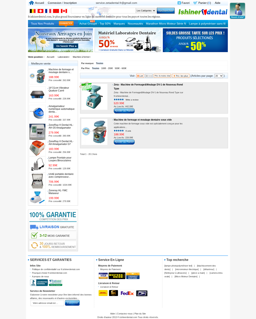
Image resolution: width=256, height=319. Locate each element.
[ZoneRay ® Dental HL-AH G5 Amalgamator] (37, 132)
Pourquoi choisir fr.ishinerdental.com (49, 273)
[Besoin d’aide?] (237, 18)
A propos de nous (40, 276)
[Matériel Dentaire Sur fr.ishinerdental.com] (203, 14)
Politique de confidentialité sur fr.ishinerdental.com (56, 269)
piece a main (198, 273)
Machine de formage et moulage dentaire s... (61, 71)
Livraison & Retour (109, 287)
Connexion (54, 2)
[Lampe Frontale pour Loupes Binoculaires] (37, 164)
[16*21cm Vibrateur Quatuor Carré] (37, 95)
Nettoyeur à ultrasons (175, 273)
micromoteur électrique (187, 269)
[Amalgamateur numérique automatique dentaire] (37, 113)
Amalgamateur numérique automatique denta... (62, 109)
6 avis (128, 131)
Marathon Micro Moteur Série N (166, 23)
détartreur (209, 269)
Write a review (132, 100)
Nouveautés (135, 23)
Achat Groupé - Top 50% (95, 23)
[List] (140, 76)
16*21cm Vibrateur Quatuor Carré (59, 89)
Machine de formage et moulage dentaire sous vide (143, 119)
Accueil (39, 2)
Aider (112, 313)
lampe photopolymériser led (178, 266)
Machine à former (81, 57)
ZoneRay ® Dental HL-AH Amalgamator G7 (61, 143)
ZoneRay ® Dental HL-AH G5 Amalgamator (61, 126)
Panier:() (204, 2)
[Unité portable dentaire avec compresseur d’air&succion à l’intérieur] (37, 181)
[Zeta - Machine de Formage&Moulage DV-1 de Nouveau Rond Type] (94, 97)
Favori (186, 2)
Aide (217, 2)
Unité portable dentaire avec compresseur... (61, 175)
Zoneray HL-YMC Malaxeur (58, 192)
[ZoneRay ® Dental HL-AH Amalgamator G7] (37, 148)
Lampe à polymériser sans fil (207, 23)
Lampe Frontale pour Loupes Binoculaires (60, 159)
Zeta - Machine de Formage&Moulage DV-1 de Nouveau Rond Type (148, 86)
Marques (119, 23)
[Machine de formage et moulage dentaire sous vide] (94, 132)
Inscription (70, 2)
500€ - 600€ (120, 68)
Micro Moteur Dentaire (186, 276)
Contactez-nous (125, 313)
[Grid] (149, 76)
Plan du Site (140, 313)
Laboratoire (63, 57)
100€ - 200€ (107, 68)
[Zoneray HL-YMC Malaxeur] (37, 197)
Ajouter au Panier (124, 110)
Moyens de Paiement (110, 269)
